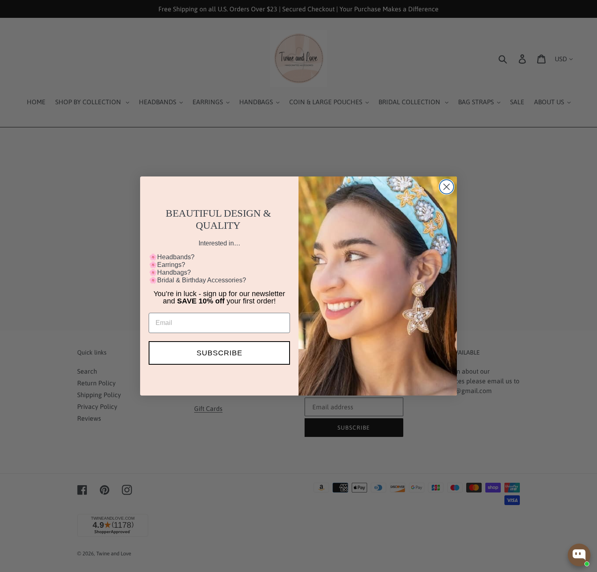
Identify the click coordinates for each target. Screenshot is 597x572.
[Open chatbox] (579, 555)
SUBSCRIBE (219, 353)
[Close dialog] (446, 187)
